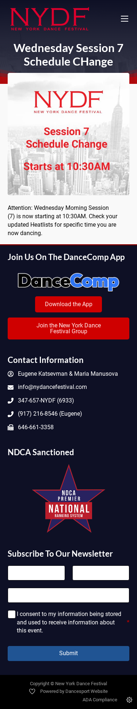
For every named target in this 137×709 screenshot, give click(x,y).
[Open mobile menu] (124, 19)
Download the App (68, 304)
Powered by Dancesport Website (74, 691)
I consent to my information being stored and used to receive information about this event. (73, 622)
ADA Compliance (100, 699)
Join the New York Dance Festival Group (69, 328)
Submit (68, 653)
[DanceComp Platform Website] (68, 282)
